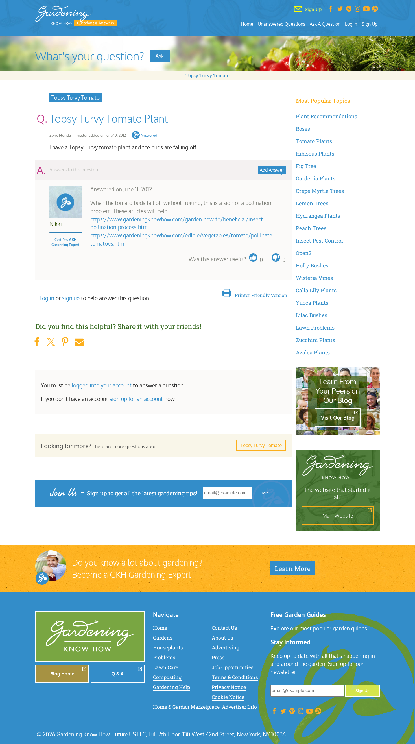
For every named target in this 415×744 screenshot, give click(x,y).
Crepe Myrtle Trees (320, 190)
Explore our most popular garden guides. (319, 628)
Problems (164, 657)
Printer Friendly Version (261, 295)
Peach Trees (311, 228)
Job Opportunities (233, 667)
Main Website (337, 515)
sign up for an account (136, 398)
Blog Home (62, 674)
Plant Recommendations (326, 116)
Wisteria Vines (314, 277)
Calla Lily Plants (316, 290)
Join (264, 493)
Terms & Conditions (235, 677)
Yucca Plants (312, 302)
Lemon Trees (312, 203)
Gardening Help (171, 687)
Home (247, 24)
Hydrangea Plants (318, 215)
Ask (159, 56)
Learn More (293, 568)
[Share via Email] (79, 341)
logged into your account (102, 385)
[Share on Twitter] (51, 341)
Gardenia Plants (315, 178)
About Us (222, 637)
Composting (167, 677)
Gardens (162, 637)
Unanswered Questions (281, 24)
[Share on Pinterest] (65, 341)
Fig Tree (306, 166)
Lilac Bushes (311, 315)
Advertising (225, 647)
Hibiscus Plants (315, 153)
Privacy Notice (229, 687)
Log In (351, 24)
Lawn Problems (315, 327)
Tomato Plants (314, 141)
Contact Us (224, 628)
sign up (71, 298)
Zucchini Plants (315, 340)
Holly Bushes (312, 265)
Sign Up (369, 24)
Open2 (303, 253)
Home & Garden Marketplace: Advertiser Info (205, 707)
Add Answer (272, 170)
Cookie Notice (228, 697)
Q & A (118, 674)
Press (218, 657)
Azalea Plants (313, 352)
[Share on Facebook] (37, 341)
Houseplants (168, 647)
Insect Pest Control (319, 240)
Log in (47, 298)
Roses (303, 128)
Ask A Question (325, 24)
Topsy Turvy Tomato (207, 75)
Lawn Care (165, 667)
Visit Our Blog (338, 417)
